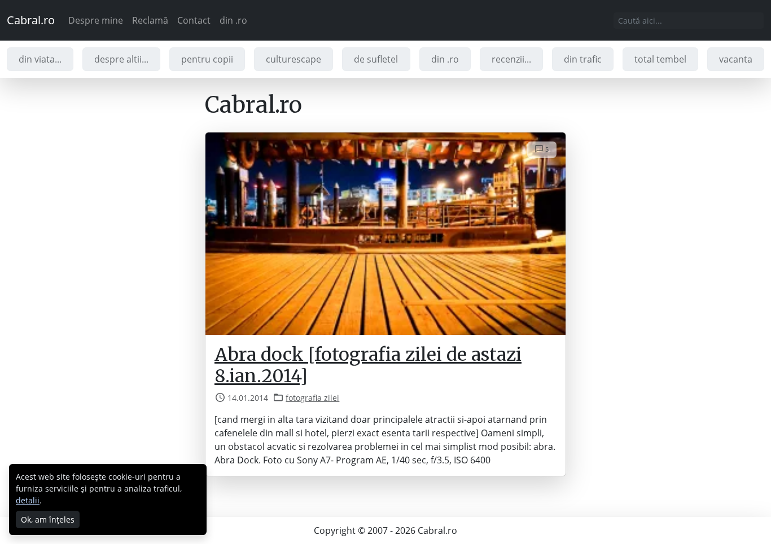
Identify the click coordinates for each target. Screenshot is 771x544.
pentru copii (207, 59)
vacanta (735, 59)
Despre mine (95, 20)
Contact (194, 20)
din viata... (40, 59)
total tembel (660, 59)
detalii (28, 500)
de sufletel (376, 59)
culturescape (293, 59)
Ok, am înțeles (48, 519)
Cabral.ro (31, 20)
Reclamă (150, 20)
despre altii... (121, 59)
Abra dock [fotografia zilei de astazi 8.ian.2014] (368, 365)
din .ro (233, 20)
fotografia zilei (312, 397)
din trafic (583, 59)
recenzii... (511, 59)
